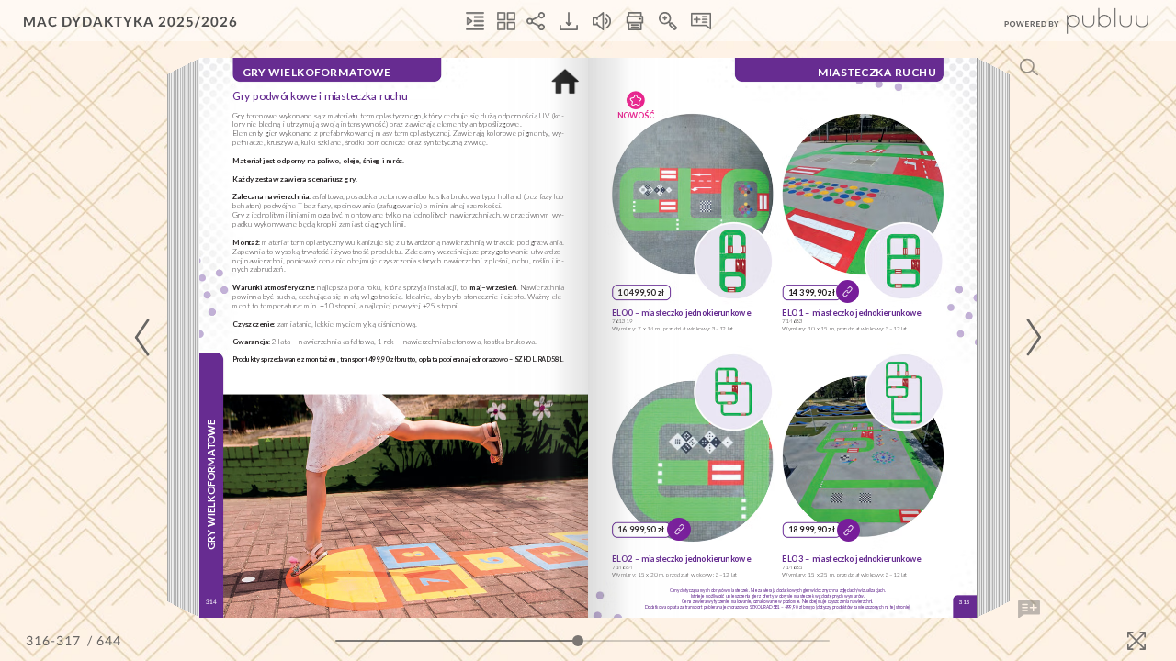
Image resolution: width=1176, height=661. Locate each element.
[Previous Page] (145, 337)
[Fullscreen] (1136, 641)
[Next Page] (1031, 337)
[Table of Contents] (475, 21)
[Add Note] (1029, 609)
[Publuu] (1061, 21)
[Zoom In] (668, 21)
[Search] (1029, 67)
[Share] (535, 21)
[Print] (635, 21)
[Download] (569, 21)
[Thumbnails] (506, 21)
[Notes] (701, 21)
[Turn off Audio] (602, 21)
